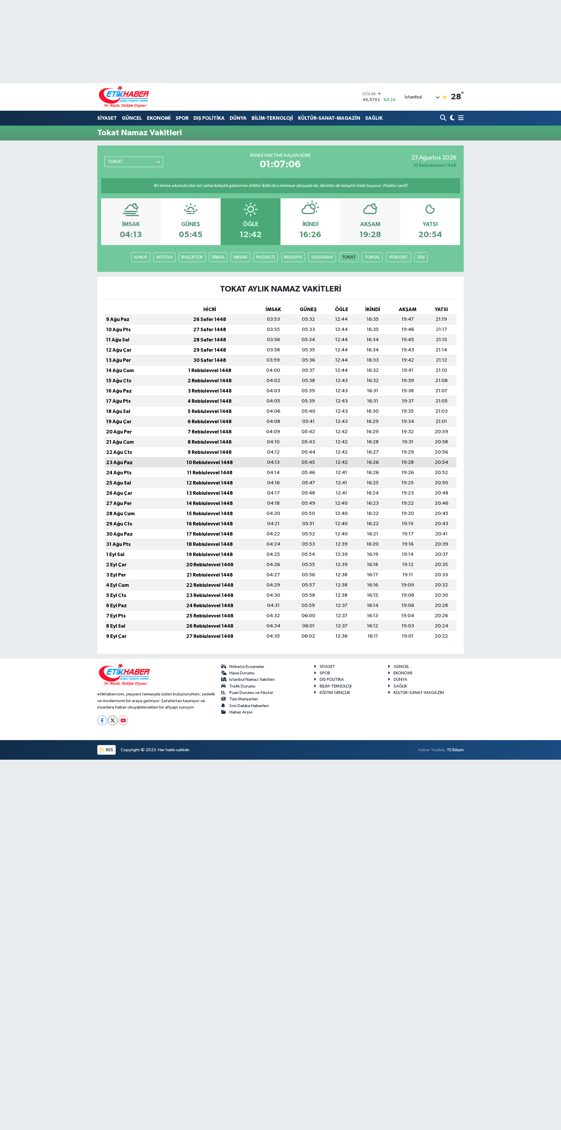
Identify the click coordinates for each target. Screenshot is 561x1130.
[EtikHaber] (124, 97)
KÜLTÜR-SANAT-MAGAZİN (329, 118)
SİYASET (107, 118)
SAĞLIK (374, 118)
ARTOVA (164, 257)
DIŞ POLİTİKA (209, 118)
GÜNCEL (132, 118)
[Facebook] (102, 720)
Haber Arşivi (240, 712)
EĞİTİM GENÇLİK (335, 692)
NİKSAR (240, 257)
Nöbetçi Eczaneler (246, 666)
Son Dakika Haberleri (249, 706)
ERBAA (218, 257)
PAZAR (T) (265, 257)
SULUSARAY (322, 257)
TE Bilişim (455, 750)
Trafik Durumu (242, 686)
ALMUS (140, 257)
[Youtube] (123, 720)
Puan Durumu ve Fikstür (251, 692)
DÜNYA (238, 118)
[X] (112, 720)
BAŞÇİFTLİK (192, 257)
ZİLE (421, 257)
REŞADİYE (293, 257)
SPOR (182, 118)
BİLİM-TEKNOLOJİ (272, 118)
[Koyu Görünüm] (451, 118)
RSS (109, 750)
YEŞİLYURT (398, 257)
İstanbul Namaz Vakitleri (252, 679)
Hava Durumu (241, 673)
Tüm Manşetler (243, 699)
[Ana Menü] (460, 118)
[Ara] (443, 118)
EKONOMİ (159, 118)
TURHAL (372, 257)
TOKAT (349, 257)
